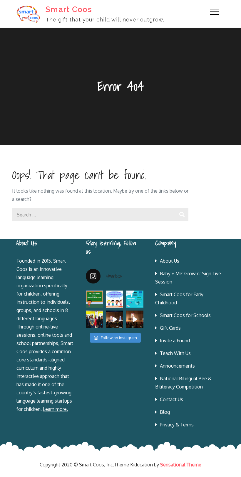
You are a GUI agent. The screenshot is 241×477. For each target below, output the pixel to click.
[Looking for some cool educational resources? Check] (134, 299)
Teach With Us (175, 353)
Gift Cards (170, 328)
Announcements (177, 366)
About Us (169, 261)
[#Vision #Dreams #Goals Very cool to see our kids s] (114, 319)
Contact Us (171, 399)
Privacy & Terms (177, 425)
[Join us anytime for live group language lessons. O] (94, 299)
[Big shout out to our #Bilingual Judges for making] (94, 319)
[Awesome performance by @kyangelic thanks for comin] (134, 319)
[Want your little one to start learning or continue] (114, 299)
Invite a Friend (175, 340)
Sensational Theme (180, 465)
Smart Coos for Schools (185, 315)
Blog (165, 412)
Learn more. (55, 409)
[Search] (181, 214)
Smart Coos (69, 9)
